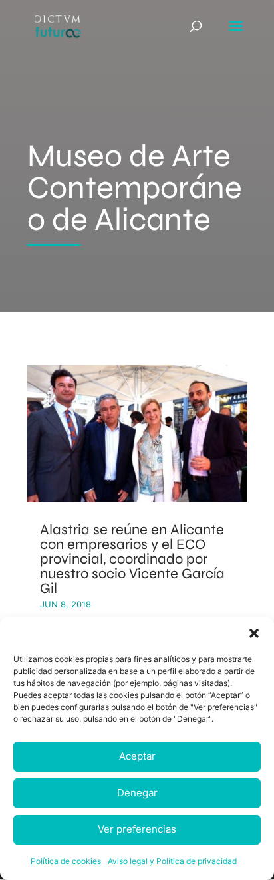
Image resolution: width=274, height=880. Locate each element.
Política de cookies (66, 861)
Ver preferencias (137, 829)
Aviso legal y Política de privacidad (172, 861)
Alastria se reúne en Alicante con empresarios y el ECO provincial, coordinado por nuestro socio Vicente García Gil (132, 559)
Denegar (137, 792)
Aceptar (137, 756)
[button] (254, 633)
